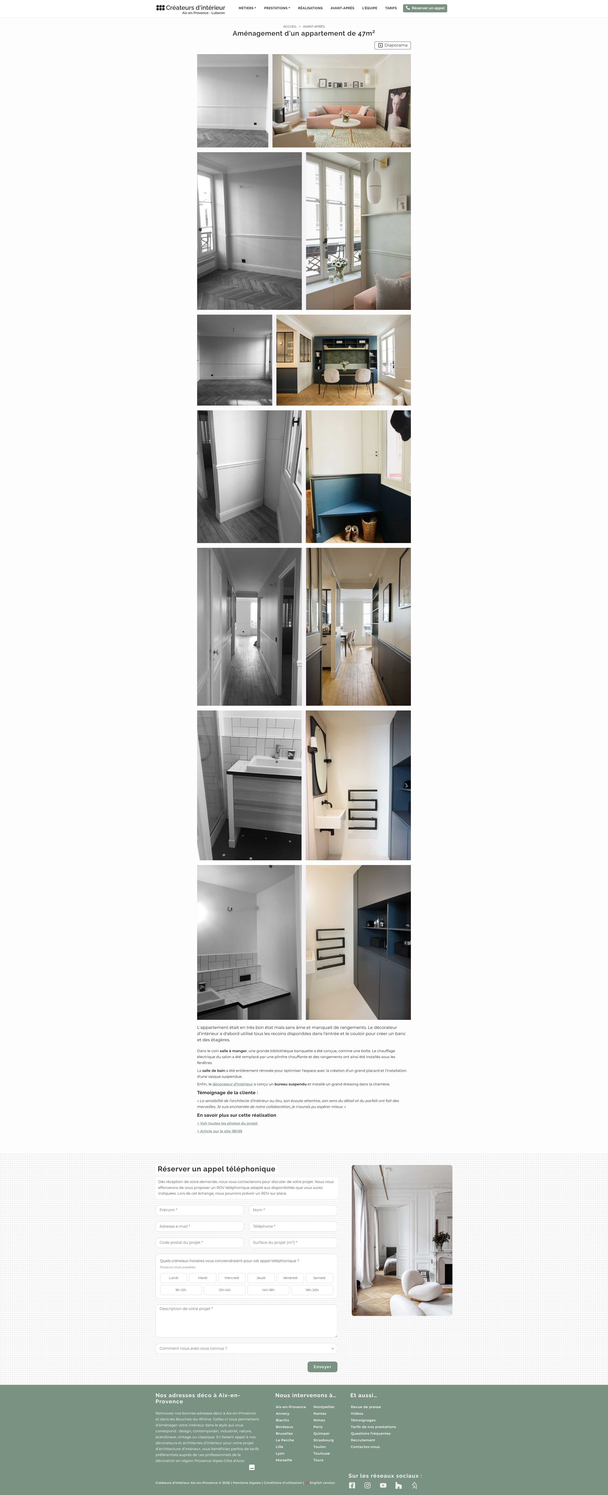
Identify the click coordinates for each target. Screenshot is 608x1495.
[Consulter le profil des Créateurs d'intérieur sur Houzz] (398, 1485)
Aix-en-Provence (291, 1407)
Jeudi (261, 1278)
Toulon (320, 1447)
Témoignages (363, 1420)
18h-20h (312, 1290)
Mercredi (232, 1278)
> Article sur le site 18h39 (219, 1131)
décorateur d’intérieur (233, 1084)
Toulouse (322, 1453)
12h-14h (225, 1290)
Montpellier (324, 1407)
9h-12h (181, 1290)
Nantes (320, 1413)
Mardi (203, 1278)
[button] (304, 594)
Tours (318, 1460)
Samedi (319, 1278)
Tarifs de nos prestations (373, 1427)
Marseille (284, 1460)
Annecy (283, 1413)
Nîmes (319, 1420)
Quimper (322, 1433)
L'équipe (369, 8)
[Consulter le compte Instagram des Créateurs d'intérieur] (367, 1485)
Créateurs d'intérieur (195, 9)
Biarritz (282, 1420)
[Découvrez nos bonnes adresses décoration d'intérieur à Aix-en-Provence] (205, 1468)
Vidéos (357, 1413)
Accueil (290, 26)
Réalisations (310, 8)
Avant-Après (342, 8)
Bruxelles (284, 1433)
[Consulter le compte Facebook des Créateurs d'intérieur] (352, 1485)
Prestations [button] (275, 8)
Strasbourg (324, 1440)
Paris (318, 1427)
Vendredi (290, 1278)
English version (320, 1483)
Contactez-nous (365, 1447)
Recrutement (363, 1440)
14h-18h (268, 1290)
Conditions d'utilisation (283, 1483)
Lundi (173, 1278)
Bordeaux (284, 1427)
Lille (279, 1447)
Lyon (280, 1453)
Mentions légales (247, 1483)
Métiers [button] (246, 8)
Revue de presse (366, 1407)
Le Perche (285, 1440)
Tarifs (391, 8)
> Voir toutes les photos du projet (227, 1123)
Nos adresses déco (198, 1398)
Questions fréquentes (371, 1433)
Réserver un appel (428, 8)
